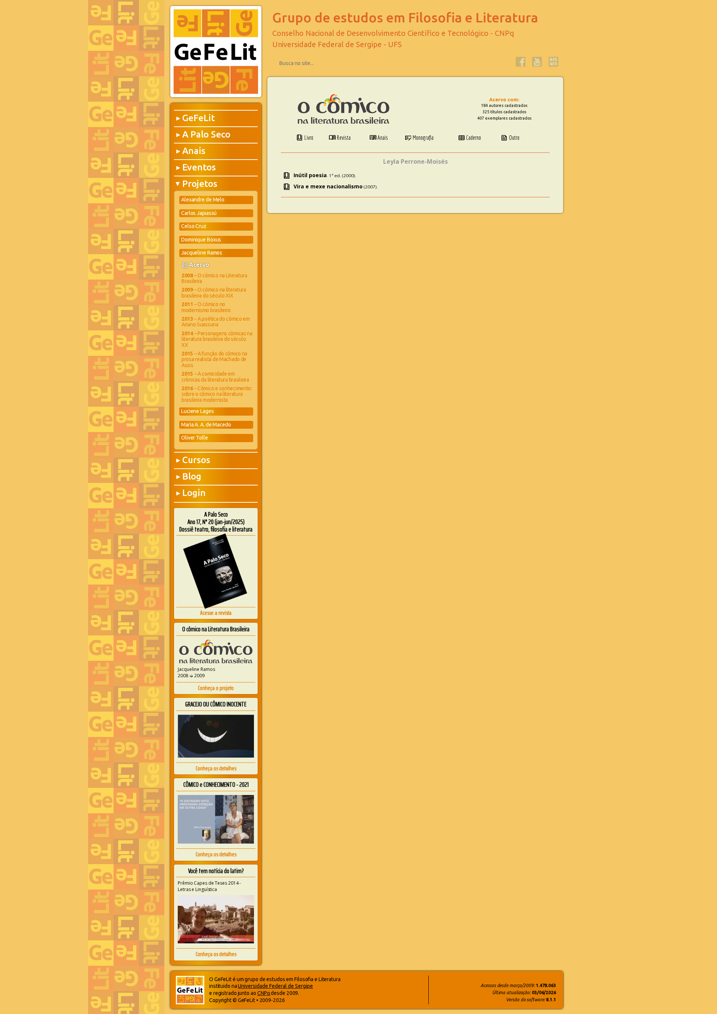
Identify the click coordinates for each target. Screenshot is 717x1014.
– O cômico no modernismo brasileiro (206, 307)
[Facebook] (520, 61)
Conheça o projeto (216, 688)
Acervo (199, 264)
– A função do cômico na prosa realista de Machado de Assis (214, 359)
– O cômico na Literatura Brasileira (214, 278)
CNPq (263, 993)
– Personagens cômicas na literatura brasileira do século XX (216, 339)
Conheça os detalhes (216, 768)
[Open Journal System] (553, 61)
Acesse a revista (216, 612)
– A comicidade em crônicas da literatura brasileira (215, 376)
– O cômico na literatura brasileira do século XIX (213, 292)
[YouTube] (537, 61)
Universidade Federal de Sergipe (275, 986)
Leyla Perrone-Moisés (415, 161)
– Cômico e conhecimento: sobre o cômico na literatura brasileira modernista (216, 394)
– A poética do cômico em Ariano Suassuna (215, 321)
